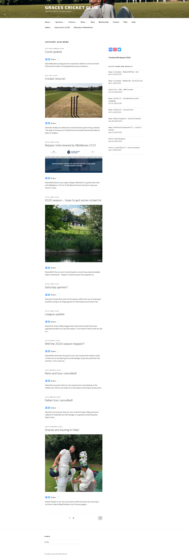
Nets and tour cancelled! (61, 373)
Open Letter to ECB (62, 27)
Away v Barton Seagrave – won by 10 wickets (124, 118)
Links (134, 22)
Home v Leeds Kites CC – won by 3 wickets (124, 148)
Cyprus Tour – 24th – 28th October (120, 89)
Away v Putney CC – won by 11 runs (120, 110)
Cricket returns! (55, 78)
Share (53, 59)
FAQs (125, 22)
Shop (93, 22)
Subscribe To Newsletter (83, 27)
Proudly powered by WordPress (55, 554)
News (83, 22)
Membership (104, 22)
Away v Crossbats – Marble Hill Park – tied (123, 72)
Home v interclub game (116, 139)
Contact (116, 22)
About (47, 22)
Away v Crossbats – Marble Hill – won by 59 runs (125, 81)
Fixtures (71, 22)
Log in (46, 542)
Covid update (53, 51)
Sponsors (59, 22)
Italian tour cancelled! (59, 400)
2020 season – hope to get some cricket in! (73, 200)
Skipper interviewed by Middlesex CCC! (70, 145)
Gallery (47, 27)
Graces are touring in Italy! (62, 430)
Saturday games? (56, 287)
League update (55, 314)
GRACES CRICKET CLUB (71, 7)
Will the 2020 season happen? (64, 343)
